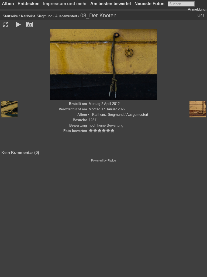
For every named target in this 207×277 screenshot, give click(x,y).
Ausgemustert (66, 16)
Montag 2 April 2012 (104, 104)
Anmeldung (196, 9)
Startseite (10, 16)
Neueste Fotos (149, 3)
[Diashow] (18, 24)
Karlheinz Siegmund (36, 16)
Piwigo (112, 160)
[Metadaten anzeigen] (29, 24)
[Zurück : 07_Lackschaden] (9, 109)
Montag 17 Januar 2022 (107, 109)
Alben (8, 3)
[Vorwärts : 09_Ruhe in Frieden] (197, 109)
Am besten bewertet (110, 3)
